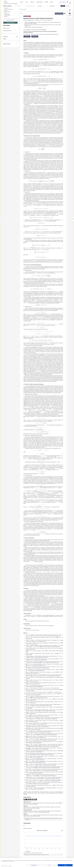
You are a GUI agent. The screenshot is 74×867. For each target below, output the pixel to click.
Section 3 (40, 130)
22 (52, 167)
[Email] (24, 799)
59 (30, 610)
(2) (62, 76)
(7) (62, 322)
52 (27, 541)
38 (47, 317)
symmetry (53, 49)
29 (44, 259)
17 (27, 121)
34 (43, 268)
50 (34, 523)
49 (50, 477)
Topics (26, 2)
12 (35, 110)
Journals (21, 2)
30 (51, 241)
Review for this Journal (10, 20)
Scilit (58, 646)
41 (51, 358)
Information (32, 2)
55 (27, 565)
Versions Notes (34, 36)
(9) (62, 516)
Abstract (5, 1)
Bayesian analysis (30, 49)
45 (57, 398)
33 (24, 268)
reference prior (48, 49)
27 (37, 200)
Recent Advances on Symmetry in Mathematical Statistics (47, 34)
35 (34, 297)
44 (38, 390)
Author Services (39, 2)
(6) (62, 312)
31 (24, 242)
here (28, 819)
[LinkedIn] (28, 799)
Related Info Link (6, 28)
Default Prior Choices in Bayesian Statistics (11, 3)
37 (33, 317)
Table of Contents (6, 43)
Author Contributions (7, 11)
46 (26, 402)
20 (61, 160)
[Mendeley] (36, 799)
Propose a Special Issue (10, 22)
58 (36, 607)
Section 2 (47, 129)
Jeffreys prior (36, 49)
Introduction (6, 2)
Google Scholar (29, 638)
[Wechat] (32, 799)
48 (31, 448)
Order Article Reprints (59, 13)
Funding (5, 12)
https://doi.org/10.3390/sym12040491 (39, 29)
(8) (62, 453)
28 (26, 202)
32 (47, 267)
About (51, 2)
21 (62, 160)
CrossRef (55, 646)
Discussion (6, 10)
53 (27, 547)
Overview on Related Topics (8, 9)
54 (27, 552)
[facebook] (30, 799)
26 (29, 198)
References (6, 16)
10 (26, 403)
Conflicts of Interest (7, 15)
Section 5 (54, 131)
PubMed (57, 767)
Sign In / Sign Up (62, 2)
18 (62, 137)
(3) (62, 88)
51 (24, 526)
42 (57, 380)
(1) (62, 59)
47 (46, 415)
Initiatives (46, 2)
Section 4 (45, 130)
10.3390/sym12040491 (22, 9)
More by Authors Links (7, 30)
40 (42, 356)
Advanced (68, 5)
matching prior (42, 49)
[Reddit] (34, 799)
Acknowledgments (7, 14)
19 (38, 189)
